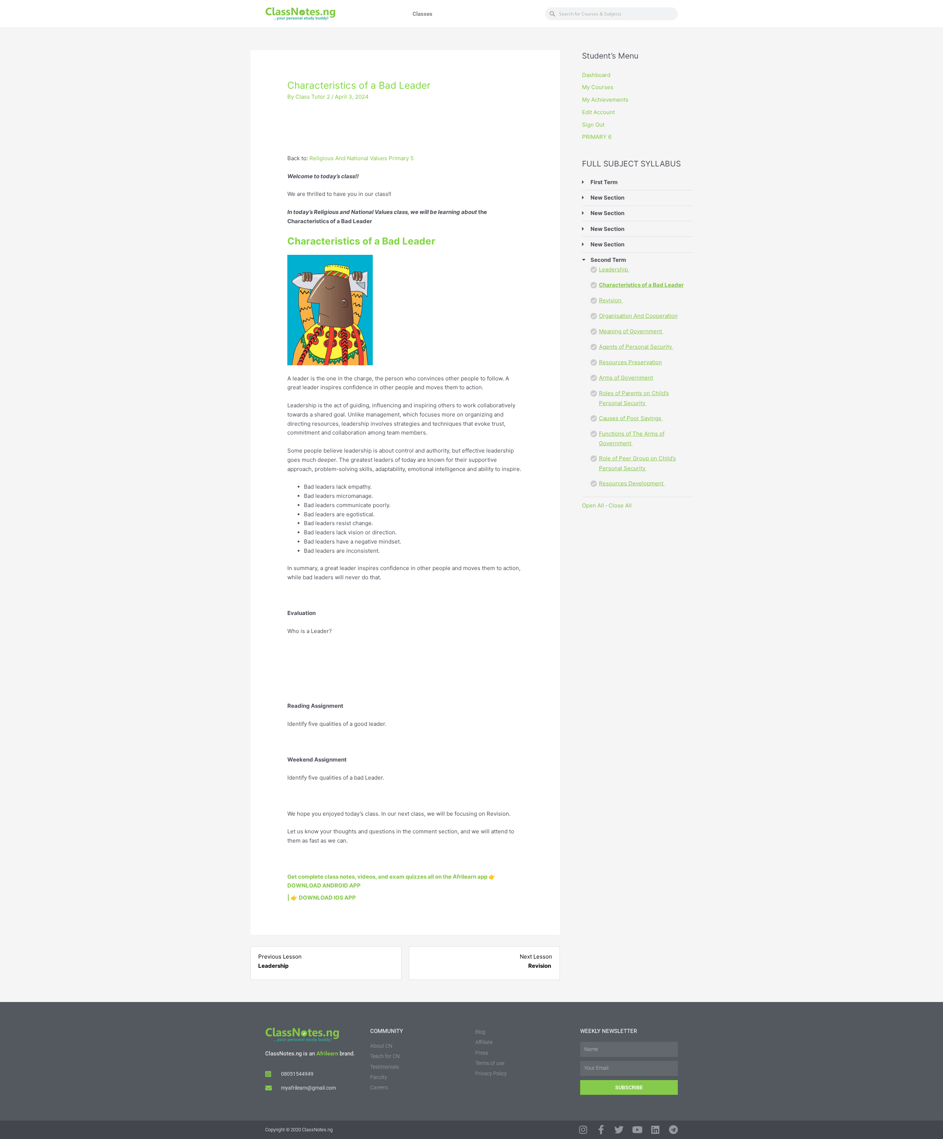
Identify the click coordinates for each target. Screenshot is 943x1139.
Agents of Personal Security (636, 346)
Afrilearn (327, 1053)
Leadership (614, 269)
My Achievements (605, 99)
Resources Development (632, 483)
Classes (422, 14)
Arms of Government (626, 377)
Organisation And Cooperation (638, 315)
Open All (593, 505)
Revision (611, 300)
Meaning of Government (631, 331)
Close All (620, 505)
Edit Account (598, 112)
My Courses (597, 87)
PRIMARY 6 (596, 136)
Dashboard (596, 74)
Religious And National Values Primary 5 (361, 158)
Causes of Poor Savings (631, 418)
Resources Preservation (630, 362)
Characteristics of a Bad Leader (641, 284)
